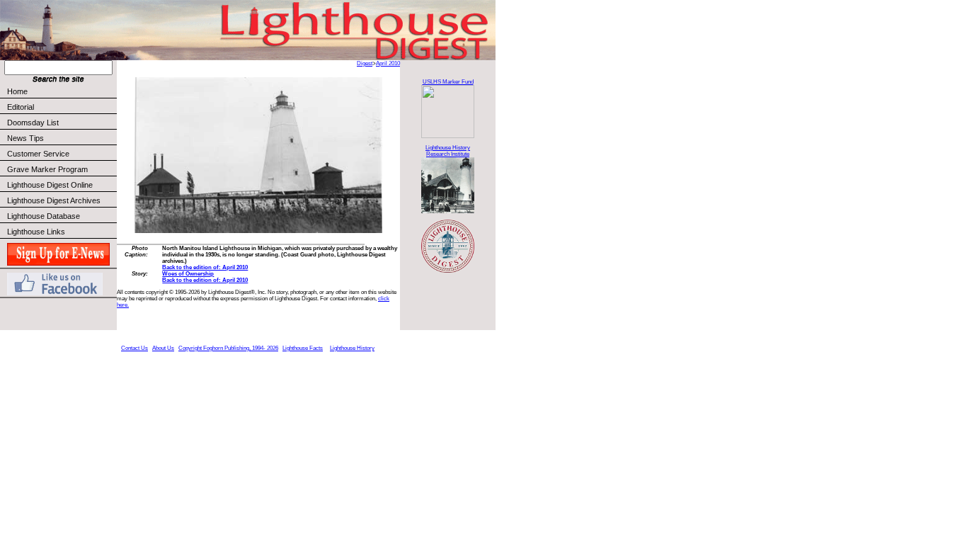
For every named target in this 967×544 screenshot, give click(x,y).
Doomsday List (33, 122)
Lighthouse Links (36, 231)
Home (17, 91)
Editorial (20, 107)
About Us (163, 348)
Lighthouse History (352, 348)
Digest (364, 63)
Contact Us (134, 348)
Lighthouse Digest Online (50, 185)
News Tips (25, 138)
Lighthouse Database (43, 216)
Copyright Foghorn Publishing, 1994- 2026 (228, 348)
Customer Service (38, 153)
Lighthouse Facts (302, 348)
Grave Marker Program (47, 169)
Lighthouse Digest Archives (54, 200)
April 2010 (388, 63)
